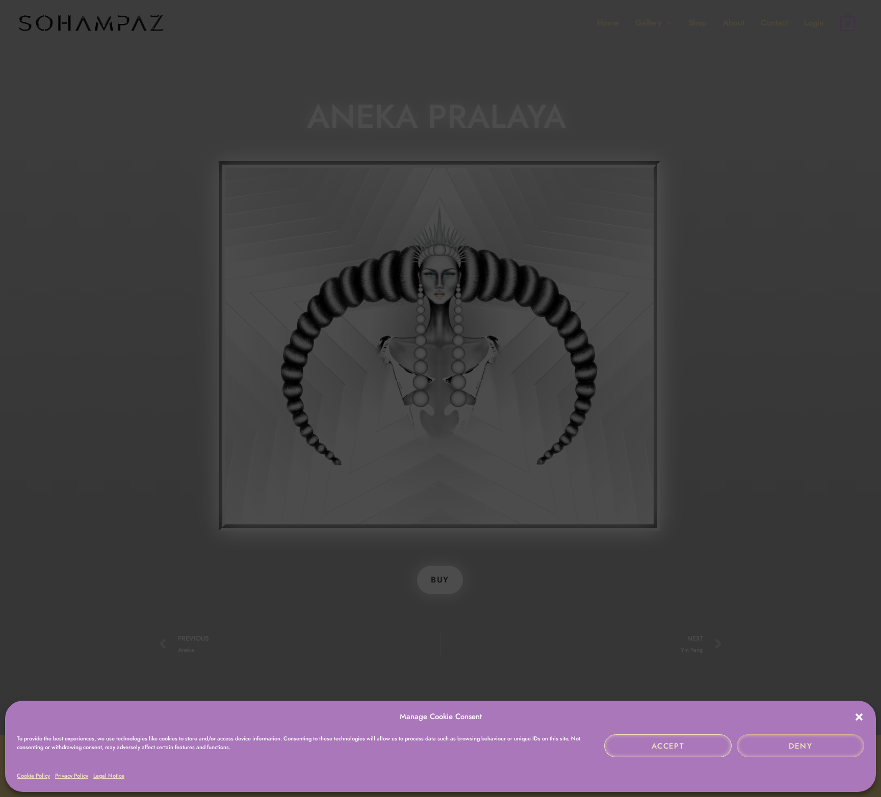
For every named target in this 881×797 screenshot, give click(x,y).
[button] (859, 717)
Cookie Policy (33, 776)
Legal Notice (108, 776)
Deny (801, 746)
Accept (668, 746)
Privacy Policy (71, 776)
